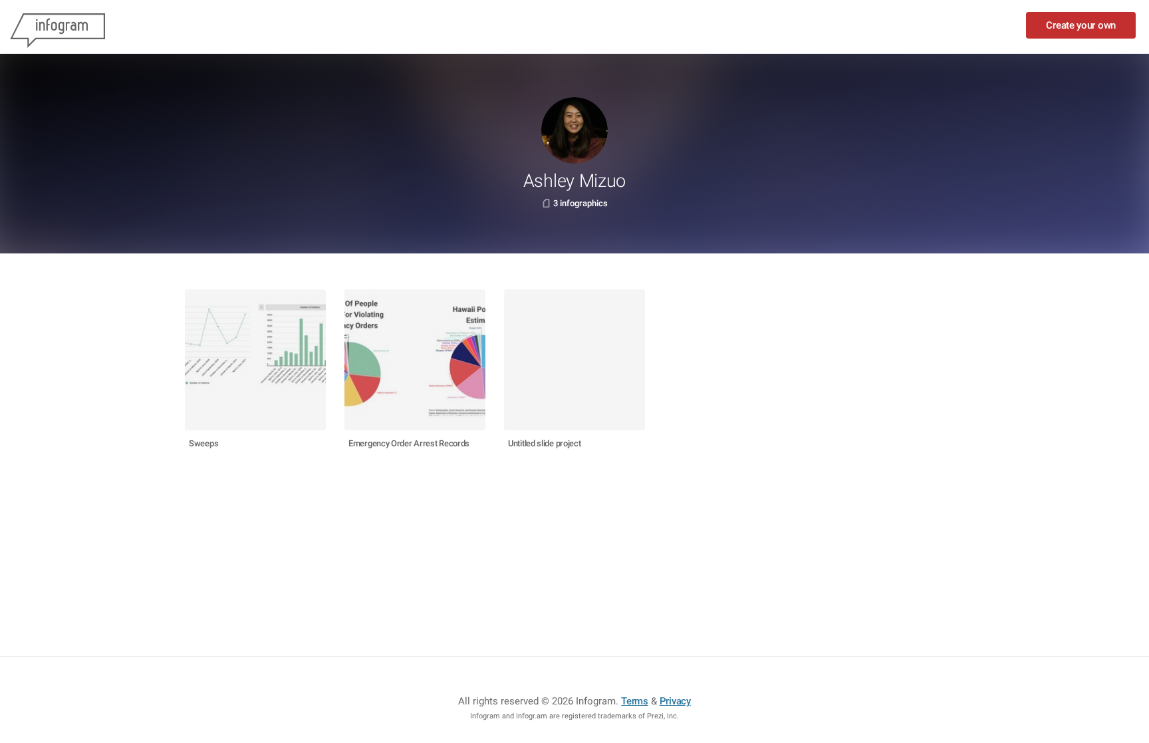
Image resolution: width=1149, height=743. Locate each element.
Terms (634, 701)
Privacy (675, 701)
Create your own (1081, 25)
